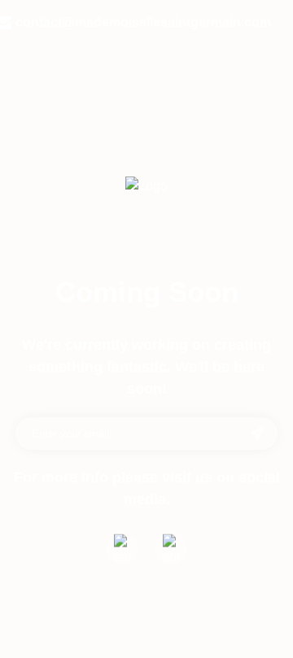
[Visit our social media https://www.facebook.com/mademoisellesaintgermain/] (122, 548)
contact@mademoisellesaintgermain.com (143, 22)
